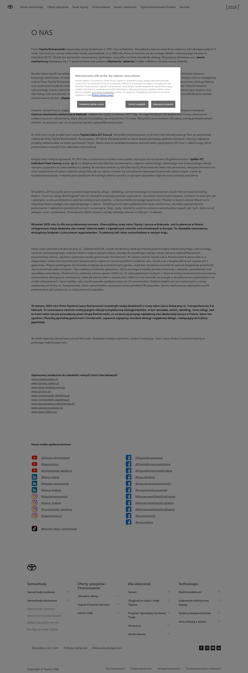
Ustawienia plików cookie (91, 104)
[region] (125, 90)
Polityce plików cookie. (103, 95)
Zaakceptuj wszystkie (163, 104)
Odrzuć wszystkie (137, 104)
